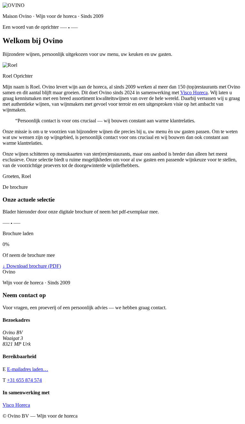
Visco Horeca (194, 92)
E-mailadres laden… (27, 369)
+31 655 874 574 (24, 380)
